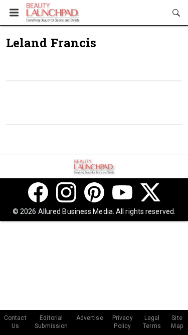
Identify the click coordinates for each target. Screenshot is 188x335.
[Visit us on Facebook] (38, 192)
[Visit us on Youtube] (122, 192)
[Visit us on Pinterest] (94, 192)
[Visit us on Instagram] (66, 192)
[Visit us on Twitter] (150, 192)
